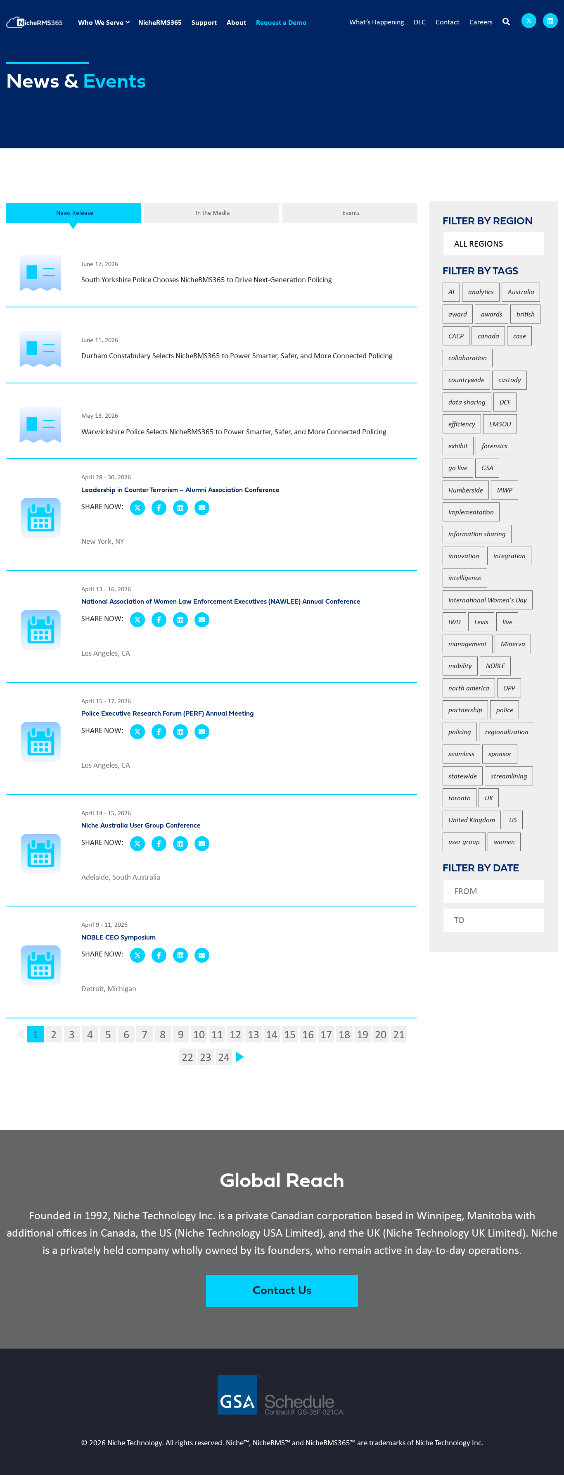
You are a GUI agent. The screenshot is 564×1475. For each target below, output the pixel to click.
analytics (481, 291)
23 (205, 1057)
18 (344, 1034)
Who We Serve (100, 22)
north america (468, 687)
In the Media (213, 212)
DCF (505, 401)
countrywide (466, 379)
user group (464, 841)
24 (224, 1057)
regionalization (506, 731)
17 (326, 1034)
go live (457, 467)
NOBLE (495, 665)
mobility (460, 665)
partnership (465, 709)
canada (488, 335)
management (467, 643)
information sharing (477, 533)
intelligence (464, 577)
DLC (420, 22)
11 (217, 1034)
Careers (481, 22)
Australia (521, 291)
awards (491, 313)
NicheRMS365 (160, 22)
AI (451, 291)
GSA (487, 467)
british (526, 313)
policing (459, 731)
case (519, 335)
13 (253, 1034)
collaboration (467, 357)
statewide (462, 775)
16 (308, 1034)
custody (509, 379)
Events (351, 212)
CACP (456, 335)
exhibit (458, 445)
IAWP (504, 489)
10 (199, 1034)
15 (290, 1034)
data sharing (467, 401)
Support (204, 22)
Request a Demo (281, 22)
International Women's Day (487, 599)
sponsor (500, 753)
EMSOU (500, 423)
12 (235, 1034)
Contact (448, 22)
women (504, 841)
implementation (471, 511)
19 (362, 1034)
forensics (494, 445)
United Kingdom (471, 819)
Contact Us (282, 1291)
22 (187, 1057)
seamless (461, 753)
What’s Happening (376, 22)
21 (399, 1034)
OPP (509, 687)
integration (509, 555)
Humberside (465, 489)
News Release (74, 212)
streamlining (509, 775)
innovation (463, 555)
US (513, 819)
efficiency (461, 423)
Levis (481, 621)
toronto (459, 797)
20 (380, 1034)
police (504, 709)
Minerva (513, 643)
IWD (454, 621)
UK (489, 797)
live (507, 621)
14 (271, 1034)
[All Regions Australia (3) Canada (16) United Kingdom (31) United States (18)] (494, 243)
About (236, 22)
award (457, 313)
